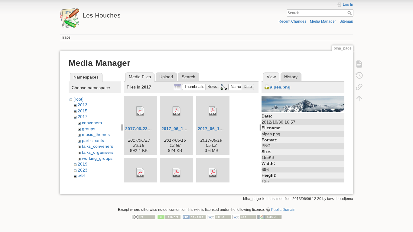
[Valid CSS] (244, 217)
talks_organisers (97, 152)
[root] (78, 99)
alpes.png (280, 87)
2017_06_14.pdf (214, 128)
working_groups (97, 158)
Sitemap (346, 21)
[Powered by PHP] (194, 217)
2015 (82, 110)
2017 (82, 116)
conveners (92, 122)
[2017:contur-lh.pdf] (140, 172)
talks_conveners (97, 146)
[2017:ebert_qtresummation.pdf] (176, 172)
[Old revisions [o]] (359, 75)
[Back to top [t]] (359, 98)
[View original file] (303, 103)
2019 (82, 164)
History (291, 76)
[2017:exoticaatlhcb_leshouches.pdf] (213, 172)
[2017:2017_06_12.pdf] (176, 111)
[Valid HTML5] (219, 217)
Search (350, 13)
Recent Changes (292, 21)
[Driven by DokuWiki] (269, 217)
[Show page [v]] (359, 64)
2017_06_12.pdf (177, 128)
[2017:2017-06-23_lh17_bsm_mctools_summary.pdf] (140, 111)
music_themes (96, 134)
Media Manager (323, 21)
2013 (82, 104)
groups (88, 128)
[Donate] (169, 217)
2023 (82, 170)
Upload (166, 76)
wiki (81, 175)
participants (93, 140)
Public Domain (283, 210)
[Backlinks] (359, 87)
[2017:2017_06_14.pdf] (213, 111)
